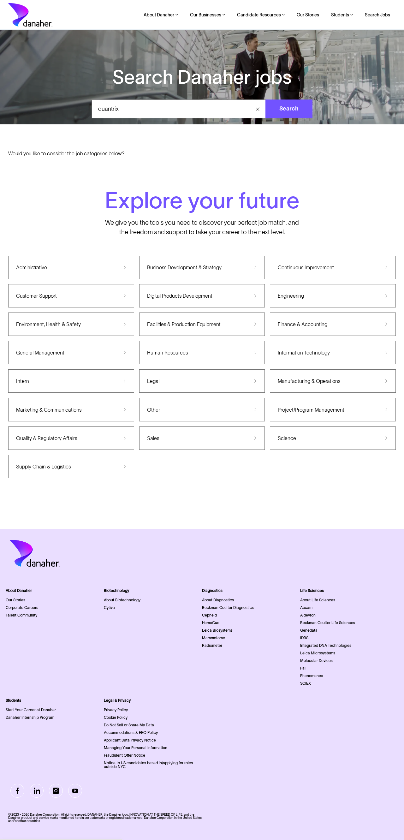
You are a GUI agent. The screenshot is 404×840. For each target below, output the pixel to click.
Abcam (306, 607)
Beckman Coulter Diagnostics (228, 607)
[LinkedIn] (37, 791)
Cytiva (109, 607)
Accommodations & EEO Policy (131, 732)
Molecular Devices (316, 660)
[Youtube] (75, 791)
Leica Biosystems (217, 630)
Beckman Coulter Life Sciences (327, 623)
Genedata (309, 630)
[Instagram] (56, 791)
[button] (257, 109)
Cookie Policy (116, 717)
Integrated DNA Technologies (325, 645)
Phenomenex (311, 676)
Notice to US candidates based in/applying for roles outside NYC (148, 765)
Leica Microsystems (317, 653)
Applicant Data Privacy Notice (130, 740)
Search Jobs (377, 15)
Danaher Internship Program (30, 717)
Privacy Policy (116, 710)
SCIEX (305, 683)
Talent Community (21, 615)
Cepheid (209, 615)
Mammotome (213, 638)
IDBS (304, 638)
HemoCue (210, 623)
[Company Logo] (30, 15)
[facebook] (17, 791)
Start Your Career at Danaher (31, 710)
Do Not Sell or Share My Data (129, 725)
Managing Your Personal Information (135, 748)
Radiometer (212, 645)
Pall (303, 668)
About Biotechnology (122, 600)
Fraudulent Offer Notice (124, 755)
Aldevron (308, 615)
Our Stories (308, 15)
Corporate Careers (22, 607)
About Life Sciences (317, 600)
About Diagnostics (218, 600)
